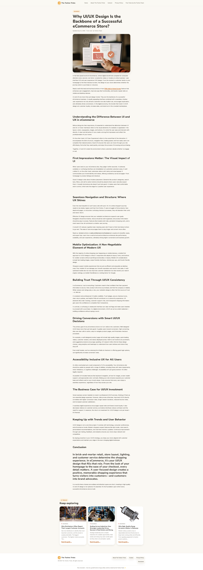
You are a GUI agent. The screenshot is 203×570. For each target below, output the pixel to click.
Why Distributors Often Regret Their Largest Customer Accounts (72, 527)
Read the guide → (66, 542)
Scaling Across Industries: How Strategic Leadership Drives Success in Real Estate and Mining (101, 528)
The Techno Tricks (68, 3)
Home (86, 3)
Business (76, 11)
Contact (110, 3)
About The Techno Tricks (98, 3)
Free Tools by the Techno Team (135, 3)
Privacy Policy (119, 3)
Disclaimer (141, 561)
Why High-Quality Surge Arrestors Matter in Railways (128, 527)
